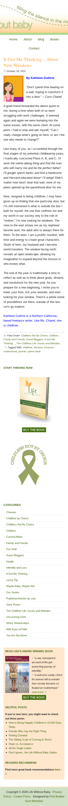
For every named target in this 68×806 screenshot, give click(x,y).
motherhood (10, 351)
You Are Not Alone (16, 635)
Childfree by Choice (17, 518)
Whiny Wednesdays (17, 623)
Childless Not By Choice (34, 335)
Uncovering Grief (16, 616)
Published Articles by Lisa (20, 598)
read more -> (39, 692)
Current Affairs (14, 536)
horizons (49, 347)
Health (10, 561)
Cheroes (11, 512)
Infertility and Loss (16, 567)
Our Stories (12, 592)
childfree (27, 347)
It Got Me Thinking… (18, 573)
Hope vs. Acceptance (21, 743)
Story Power (13, 604)
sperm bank (34, 351)
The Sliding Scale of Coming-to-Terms (30, 739)
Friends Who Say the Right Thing (27, 731)
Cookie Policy (22, 796)
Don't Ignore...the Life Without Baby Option (33, 752)
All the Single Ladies (20, 748)
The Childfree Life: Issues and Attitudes (38, 343)
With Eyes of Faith (16, 629)
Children (53, 335)
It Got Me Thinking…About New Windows (30, 62)
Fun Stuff (11, 549)
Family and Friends (14, 339)
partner (22, 351)
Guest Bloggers (34, 339)
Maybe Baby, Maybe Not (20, 586)
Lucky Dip (12, 580)
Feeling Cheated (18, 735)
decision (38, 347)
